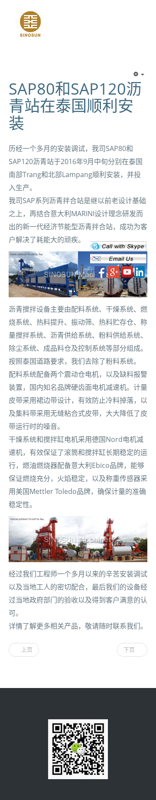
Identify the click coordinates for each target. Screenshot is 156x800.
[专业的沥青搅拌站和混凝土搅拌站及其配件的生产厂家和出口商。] (30, 24)
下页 (130, 649)
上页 (26, 649)
